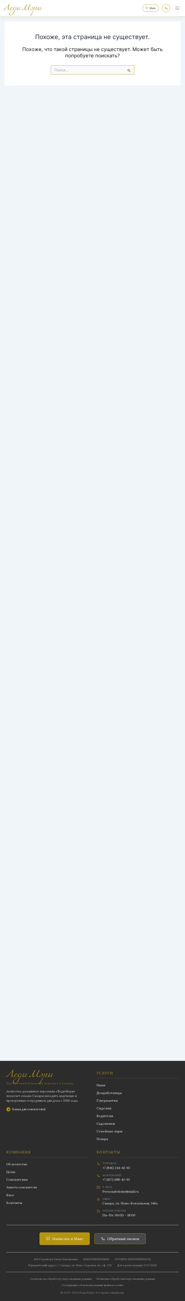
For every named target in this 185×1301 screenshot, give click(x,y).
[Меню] (177, 8)
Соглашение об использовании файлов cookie (92, 1285)
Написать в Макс (67, 1238)
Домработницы (109, 1093)
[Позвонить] (166, 8)
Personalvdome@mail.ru (120, 1191)
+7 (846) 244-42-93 (116, 1168)
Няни (101, 1085)
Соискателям (17, 1180)
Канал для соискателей (28, 1109)
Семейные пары (110, 1131)
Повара (102, 1139)
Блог (10, 1195)
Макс (153, 8)
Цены (10, 1172)
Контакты (14, 1203)
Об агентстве (17, 1164)
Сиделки (104, 1108)
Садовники (106, 1124)
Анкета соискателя (21, 1187)
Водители (105, 1116)
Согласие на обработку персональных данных (61, 1278)
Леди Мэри (29, 1074)
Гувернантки (107, 1101)
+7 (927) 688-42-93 (116, 1180)
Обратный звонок (123, 1238)
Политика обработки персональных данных (125, 1278)
